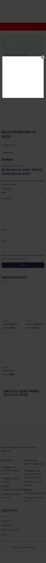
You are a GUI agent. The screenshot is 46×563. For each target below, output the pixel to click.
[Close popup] (43, 57)
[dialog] (23, 77)
